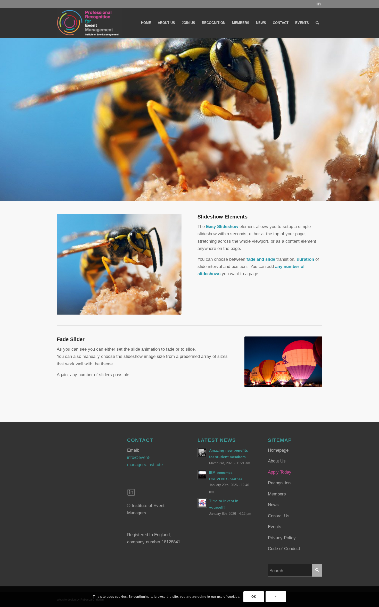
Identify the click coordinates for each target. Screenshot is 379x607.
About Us (277, 461)
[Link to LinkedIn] (318, 4)
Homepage (278, 450)
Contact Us (279, 515)
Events (274, 526)
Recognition (279, 482)
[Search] (317, 23)
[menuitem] (146, 23)
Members (277, 494)
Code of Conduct (284, 548)
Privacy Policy (282, 537)
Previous (4, 119)
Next (374, 119)
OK (253, 596)
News (273, 504)
